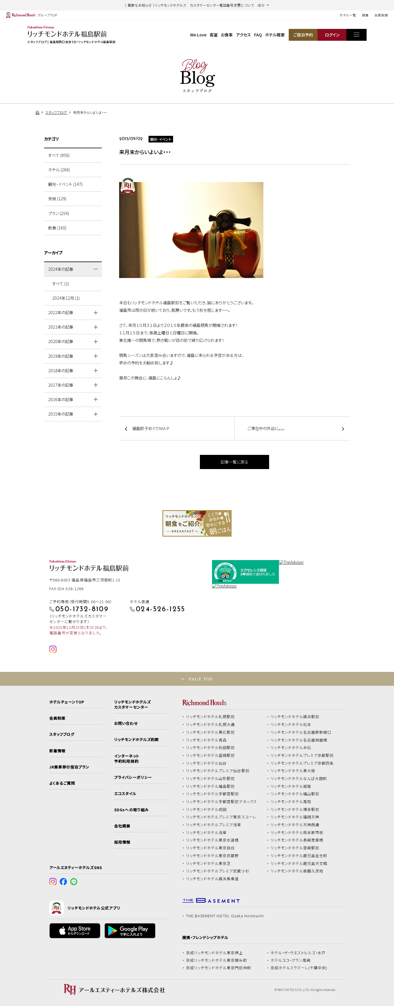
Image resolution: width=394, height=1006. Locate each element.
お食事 (227, 35)
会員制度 (381, 15)
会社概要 (122, 826)
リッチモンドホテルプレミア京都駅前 (302, 755)
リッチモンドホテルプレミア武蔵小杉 (217, 871)
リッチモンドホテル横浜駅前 (295, 716)
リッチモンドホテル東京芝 (208, 863)
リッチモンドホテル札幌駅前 (210, 716)
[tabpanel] (197, 523)
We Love (198, 35)
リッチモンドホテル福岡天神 (295, 817)
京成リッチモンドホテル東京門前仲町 (218, 967)
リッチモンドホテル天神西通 (295, 824)
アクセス (243, 35)
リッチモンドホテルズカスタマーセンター (132, 704)
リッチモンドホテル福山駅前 (295, 793)
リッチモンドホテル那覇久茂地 (297, 871)
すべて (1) (60, 283)
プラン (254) (58, 213)
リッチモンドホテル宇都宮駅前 (212, 793)
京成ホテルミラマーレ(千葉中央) (299, 967)
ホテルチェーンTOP (66, 702)
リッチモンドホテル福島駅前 (210, 786)
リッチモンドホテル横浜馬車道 (212, 878)
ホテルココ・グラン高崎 (291, 960)
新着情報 (57, 750)
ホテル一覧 (347, 15)
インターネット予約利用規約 (126, 758)
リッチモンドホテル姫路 (291, 786)
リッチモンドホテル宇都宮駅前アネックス (221, 801)
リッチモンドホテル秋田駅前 (210, 747)
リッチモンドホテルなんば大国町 (299, 778)
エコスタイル (125, 793)
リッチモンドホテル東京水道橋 (212, 840)
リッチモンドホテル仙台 (206, 763)
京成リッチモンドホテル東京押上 (214, 952)
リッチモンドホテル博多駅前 (295, 809)
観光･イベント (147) (65, 184)
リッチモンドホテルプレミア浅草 (213, 824)
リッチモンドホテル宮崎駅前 (295, 848)
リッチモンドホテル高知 (291, 801)
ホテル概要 (275, 35)
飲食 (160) (57, 228)
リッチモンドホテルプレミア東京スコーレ (221, 817)
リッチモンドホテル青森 (206, 740)
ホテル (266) (59, 170)
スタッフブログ (61, 734)
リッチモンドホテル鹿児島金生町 (299, 855)
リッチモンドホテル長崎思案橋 (297, 840)
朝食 (365, 15)
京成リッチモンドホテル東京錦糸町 (216, 960)
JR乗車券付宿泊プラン (69, 767)
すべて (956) (59, 155)
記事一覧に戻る (234, 462)
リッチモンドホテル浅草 (206, 832)
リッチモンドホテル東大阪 (293, 770)
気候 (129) (57, 198)
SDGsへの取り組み (131, 809)
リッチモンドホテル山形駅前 (210, 778)
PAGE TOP (201, 679)
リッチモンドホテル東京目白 (210, 848)
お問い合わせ (126, 723)
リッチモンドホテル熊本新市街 (297, 832)
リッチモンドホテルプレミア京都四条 (302, 763)
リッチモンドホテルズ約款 (136, 739)
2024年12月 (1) (66, 298)
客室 (214, 35)
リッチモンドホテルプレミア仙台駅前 (217, 770)
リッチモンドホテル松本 (291, 724)
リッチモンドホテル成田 (206, 809)
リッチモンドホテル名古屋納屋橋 (299, 740)
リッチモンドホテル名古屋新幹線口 (301, 732)
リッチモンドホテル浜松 (291, 747)
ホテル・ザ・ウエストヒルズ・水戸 (298, 952)
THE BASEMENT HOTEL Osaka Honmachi (225, 915)
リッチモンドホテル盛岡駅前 (210, 755)
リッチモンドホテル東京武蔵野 (212, 855)
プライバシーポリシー (133, 777)
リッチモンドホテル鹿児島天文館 (299, 863)
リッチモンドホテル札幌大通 (210, 724)
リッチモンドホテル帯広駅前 (210, 732)
